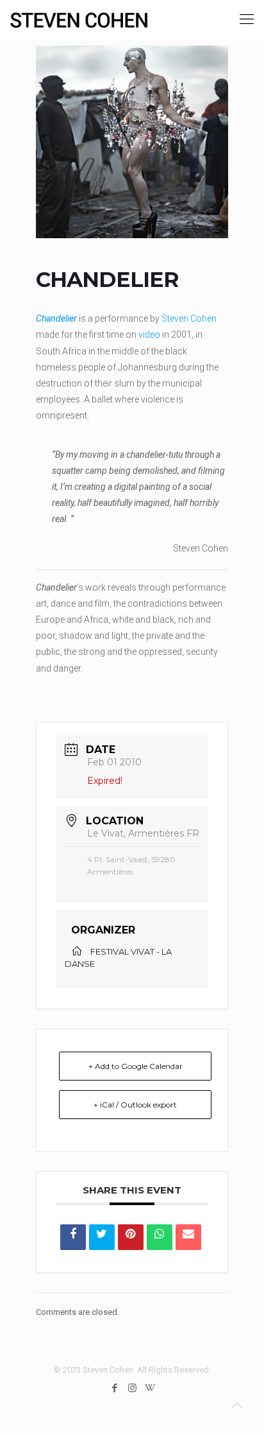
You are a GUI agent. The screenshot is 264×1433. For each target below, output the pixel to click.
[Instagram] (132, 1388)
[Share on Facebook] (73, 1237)
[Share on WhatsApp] (159, 1237)
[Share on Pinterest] (131, 1237)
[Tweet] (102, 1237)
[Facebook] (115, 1388)
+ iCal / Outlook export (135, 1104)
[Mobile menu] (247, 19)
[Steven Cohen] (79, 19)
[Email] (188, 1237)
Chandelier (56, 318)
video (149, 334)
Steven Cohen (189, 318)
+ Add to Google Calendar (135, 1066)
